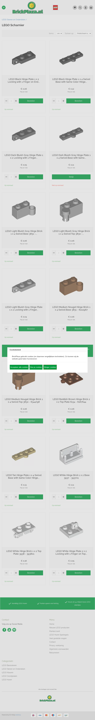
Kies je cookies (36, 367)
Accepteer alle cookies (19, 367)
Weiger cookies (50, 367)
